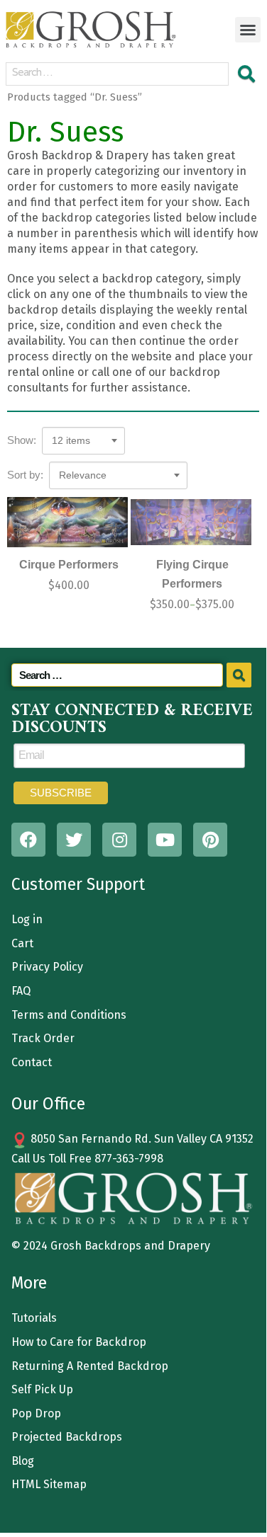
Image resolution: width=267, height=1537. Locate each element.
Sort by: (25, 475)
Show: (21, 440)
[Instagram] (119, 840)
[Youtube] (165, 840)
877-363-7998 (128, 1158)
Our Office (48, 1104)
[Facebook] (28, 840)
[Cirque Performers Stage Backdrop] (67, 522)
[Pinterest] (210, 840)
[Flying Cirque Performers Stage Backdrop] (191, 522)
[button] (248, 29)
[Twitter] (74, 840)
